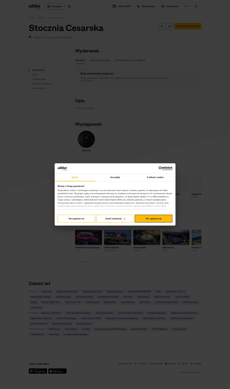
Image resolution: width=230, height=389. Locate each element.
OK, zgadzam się (154, 218)
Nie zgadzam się (76, 218)
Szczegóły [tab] (115, 177)
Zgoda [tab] (75, 177)
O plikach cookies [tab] (155, 177)
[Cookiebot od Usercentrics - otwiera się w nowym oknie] (160, 168)
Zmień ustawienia (113, 218)
